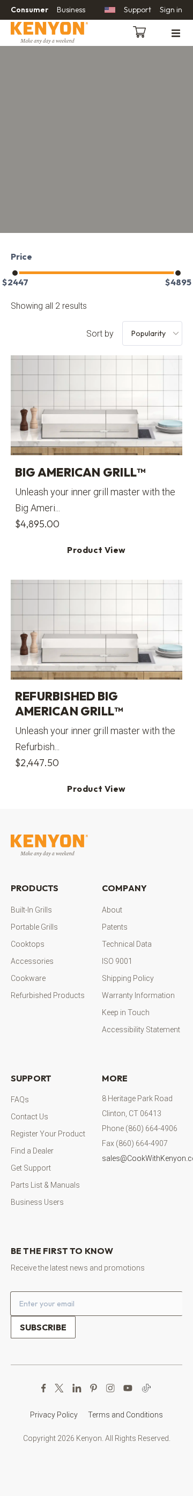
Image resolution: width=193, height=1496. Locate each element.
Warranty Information (138, 995)
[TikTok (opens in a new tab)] (146, 1388)
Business (71, 9)
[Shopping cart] (141, 31)
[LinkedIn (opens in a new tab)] (76, 1388)
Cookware (28, 978)
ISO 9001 (117, 961)
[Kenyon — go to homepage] (62, 33)
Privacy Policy (54, 1415)
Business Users (37, 1202)
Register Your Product (48, 1133)
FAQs (20, 1099)
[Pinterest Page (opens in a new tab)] (93, 1388)
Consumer (29, 9)
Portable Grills (34, 927)
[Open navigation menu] (175, 32)
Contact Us (29, 1116)
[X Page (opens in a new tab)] (59, 1388)
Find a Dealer (32, 1151)
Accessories (32, 961)
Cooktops (27, 944)
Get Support (31, 1168)
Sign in (171, 9)
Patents (115, 927)
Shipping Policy (128, 978)
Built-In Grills (31, 910)
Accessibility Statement (141, 1029)
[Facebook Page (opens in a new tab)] (43, 1388)
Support (137, 9)
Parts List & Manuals (45, 1185)
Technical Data (127, 944)
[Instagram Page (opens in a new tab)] (110, 1388)
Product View (96, 549)
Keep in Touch (126, 1012)
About (112, 910)
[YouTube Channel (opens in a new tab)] (127, 1388)
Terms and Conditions (125, 1415)
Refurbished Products (48, 995)
